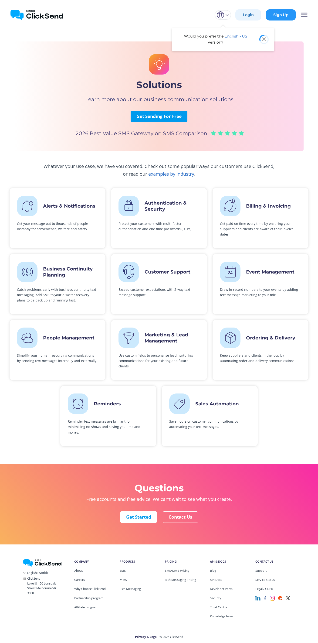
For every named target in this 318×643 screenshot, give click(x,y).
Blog (213, 570)
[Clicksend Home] (36, 15)
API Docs (216, 580)
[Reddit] (280, 598)
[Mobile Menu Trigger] (304, 14)
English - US (236, 36)
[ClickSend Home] (42, 562)
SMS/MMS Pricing (177, 570)
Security (215, 598)
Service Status (265, 580)
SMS (123, 570)
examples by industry (171, 174)
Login (248, 15)
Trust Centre (218, 607)
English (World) (37, 573)
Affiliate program (86, 607)
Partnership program (88, 598)
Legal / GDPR (264, 589)
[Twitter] (288, 598)
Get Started (138, 517)
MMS (123, 580)
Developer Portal (221, 589)
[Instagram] (272, 598)
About (78, 570)
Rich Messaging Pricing (180, 580)
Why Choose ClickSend (90, 589)
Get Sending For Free (159, 116)
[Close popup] (264, 39)
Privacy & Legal (146, 637)
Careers (79, 580)
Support (261, 570)
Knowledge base (221, 616)
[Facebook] (265, 598)
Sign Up (280, 15)
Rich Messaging (130, 589)
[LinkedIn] (257, 598)
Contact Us (180, 517)
